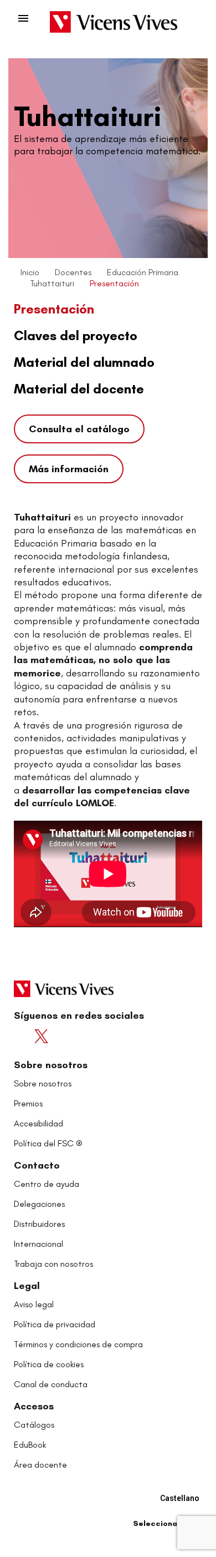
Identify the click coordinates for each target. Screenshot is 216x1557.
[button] (79, 428)
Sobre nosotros (51, 1065)
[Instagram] (85, 1036)
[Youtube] (65, 1036)
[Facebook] (24, 1036)
